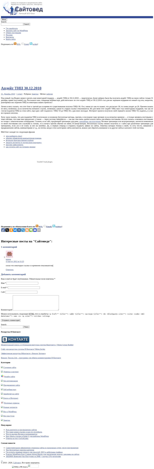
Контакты (10, 37)
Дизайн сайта (9, 377)
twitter (35, 44)
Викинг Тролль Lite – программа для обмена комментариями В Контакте (31, 358)
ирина (8, 259)
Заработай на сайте (11, 394)
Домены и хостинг (11, 372)
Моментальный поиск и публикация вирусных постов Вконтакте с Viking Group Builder (37, 345)
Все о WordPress (9, 412)
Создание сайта (9, 367)
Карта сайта (11, 39)
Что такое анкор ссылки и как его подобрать (24, 432)
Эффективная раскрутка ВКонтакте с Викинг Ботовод (23, 353)
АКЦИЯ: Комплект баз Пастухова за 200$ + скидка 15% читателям (33, 456)
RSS (18, 44)
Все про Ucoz (8, 416)
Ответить (9, 270)
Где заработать (12, 28)
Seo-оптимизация (10, 381)
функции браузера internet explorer (20, 140)
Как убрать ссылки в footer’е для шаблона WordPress (27, 436)
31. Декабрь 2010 (8, 94)
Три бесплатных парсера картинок (20, 450)
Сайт (3, 292)
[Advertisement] (73, 64)
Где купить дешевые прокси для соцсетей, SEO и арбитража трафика (34, 452)
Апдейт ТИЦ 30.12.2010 (21, 88)
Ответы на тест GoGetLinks (17, 438)
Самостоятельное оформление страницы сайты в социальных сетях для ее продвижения (42, 448)
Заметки (35, 94)
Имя (3, 283)
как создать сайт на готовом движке (20, 147)
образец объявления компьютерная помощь (23, 138)
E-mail (4, 288)
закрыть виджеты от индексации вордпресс (24, 143)
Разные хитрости (10, 407)
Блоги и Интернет (10, 398)
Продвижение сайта (11, 385)
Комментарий (6, 310)
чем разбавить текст (14, 136)
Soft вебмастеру (9, 390)
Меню (4, 19)
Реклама (9, 35)
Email (26, 44)
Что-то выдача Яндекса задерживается (21, 434)
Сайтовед (17, 463)
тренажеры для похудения (89, 121)
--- (2, 461)
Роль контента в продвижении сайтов (21, 430)
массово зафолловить (14, 145)
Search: (4, 22)
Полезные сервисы (11, 403)
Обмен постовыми (13, 33)
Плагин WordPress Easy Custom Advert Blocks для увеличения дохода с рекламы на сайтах (42, 454)
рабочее (49, 94)
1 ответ (19, 94)
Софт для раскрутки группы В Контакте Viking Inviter (23, 349)
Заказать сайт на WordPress (17, 31)
